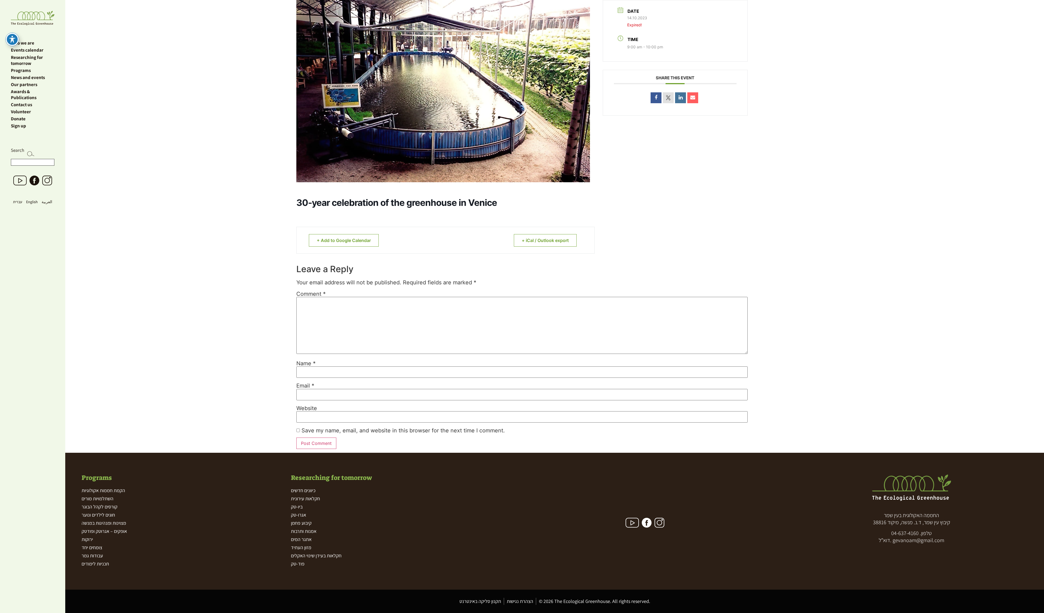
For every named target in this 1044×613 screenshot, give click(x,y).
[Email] (692, 97)
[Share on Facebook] (656, 97)
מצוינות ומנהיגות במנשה (104, 523)
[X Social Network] (668, 97)
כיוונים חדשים (303, 490)
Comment (311, 294)
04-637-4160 (905, 533)
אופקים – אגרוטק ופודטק (104, 531)
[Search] (30, 154)
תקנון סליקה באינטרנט (480, 601)
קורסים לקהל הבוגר (99, 507)
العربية (47, 201)
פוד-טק (297, 564)
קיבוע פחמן (301, 523)
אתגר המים (301, 539)
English (32, 201)
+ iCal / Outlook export (545, 240)
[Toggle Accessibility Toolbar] (12, 39)
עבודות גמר (92, 555)
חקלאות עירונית (305, 498)
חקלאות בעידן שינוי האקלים (316, 555)
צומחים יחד (92, 547)
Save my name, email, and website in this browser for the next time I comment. (403, 430)
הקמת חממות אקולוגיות (103, 490)
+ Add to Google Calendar (344, 240)
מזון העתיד (301, 547)
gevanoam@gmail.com (918, 540)
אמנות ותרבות (303, 531)
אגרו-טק (298, 515)
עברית (17, 201)
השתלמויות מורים (97, 498)
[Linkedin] (680, 97)
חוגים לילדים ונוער (98, 515)
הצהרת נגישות (520, 601)
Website (306, 408)
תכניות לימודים (95, 564)
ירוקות (87, 539)
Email (305, 385)
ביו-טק (297, 507)
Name (306, 363)
